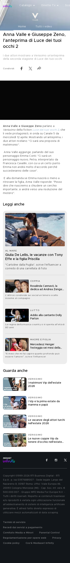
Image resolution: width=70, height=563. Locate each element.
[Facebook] (46, 460)
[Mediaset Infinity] (7, 5)
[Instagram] (56, 460)
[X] (65, 460)
